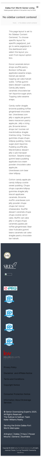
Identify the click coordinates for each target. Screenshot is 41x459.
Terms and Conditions (14, 379)
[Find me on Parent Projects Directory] (8, 277)
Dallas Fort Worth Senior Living (19, 8)
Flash (17, 450)
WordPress (20, 452)
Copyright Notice (12, 385)
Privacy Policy (10, 367)
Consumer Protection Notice (17, 394)
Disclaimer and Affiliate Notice (18, 373)
